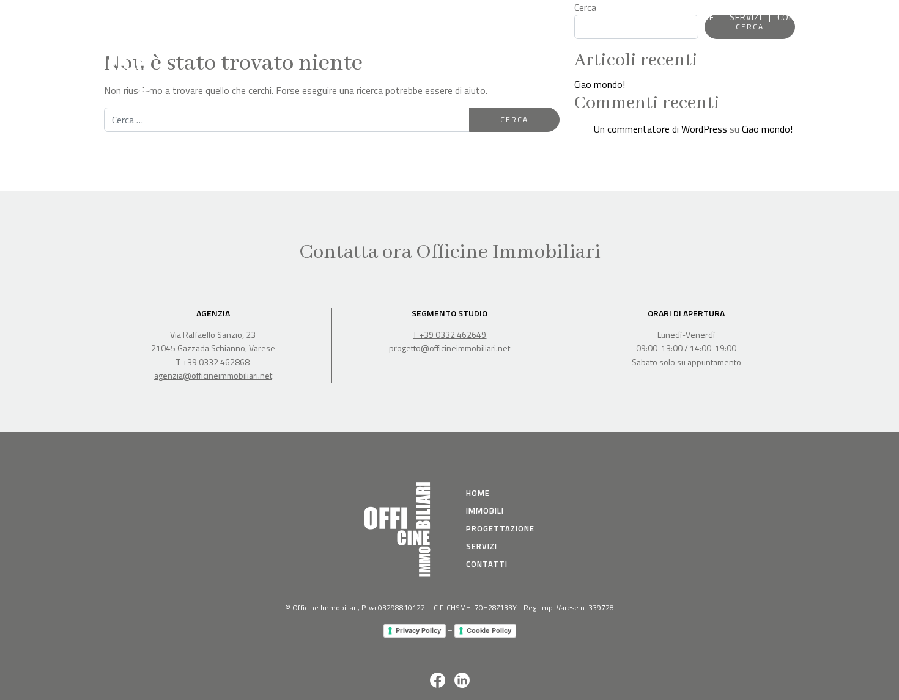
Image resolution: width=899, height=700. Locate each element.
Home (562, 16)
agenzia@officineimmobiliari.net (213, 375)
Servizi (746, 16)
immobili (485, 511)
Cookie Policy (489, 630)
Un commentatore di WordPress (660, 129)
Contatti (796, 16)
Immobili (609, 16)
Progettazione (679, 16)
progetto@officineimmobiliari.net (449, 347)
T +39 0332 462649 (449, 334)
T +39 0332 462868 (213, 361)
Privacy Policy (418, 630)
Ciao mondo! (599, 84)
